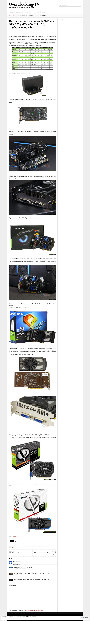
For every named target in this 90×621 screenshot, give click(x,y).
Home (11, 12)
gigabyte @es (35, 546)
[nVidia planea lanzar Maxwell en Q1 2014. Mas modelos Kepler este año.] (11, 580)
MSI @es (45, 546)
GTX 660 (40, 546)
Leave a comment (24, 30)
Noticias (14, 15)
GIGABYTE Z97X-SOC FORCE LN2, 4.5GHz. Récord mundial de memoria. (31, 573)
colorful (22, 546)
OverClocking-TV (24, 4)
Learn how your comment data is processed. (34, 610)
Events (37, 12)
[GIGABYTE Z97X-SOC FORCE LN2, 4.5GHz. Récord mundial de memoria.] (11, 574)
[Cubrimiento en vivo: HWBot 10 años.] (11, 567)
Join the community (65, 19)
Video (26, 12)
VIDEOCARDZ (14, 536)
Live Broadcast (19, 12)
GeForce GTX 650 (28, 546)
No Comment (24, 568)
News (32, 12)
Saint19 (20, 568)
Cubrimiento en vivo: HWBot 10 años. (23, 567)
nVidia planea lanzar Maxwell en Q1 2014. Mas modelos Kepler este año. (31, 579)
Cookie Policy (25, 618)
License (43, 12)
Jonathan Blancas (18, 30)
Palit (12, 547)
